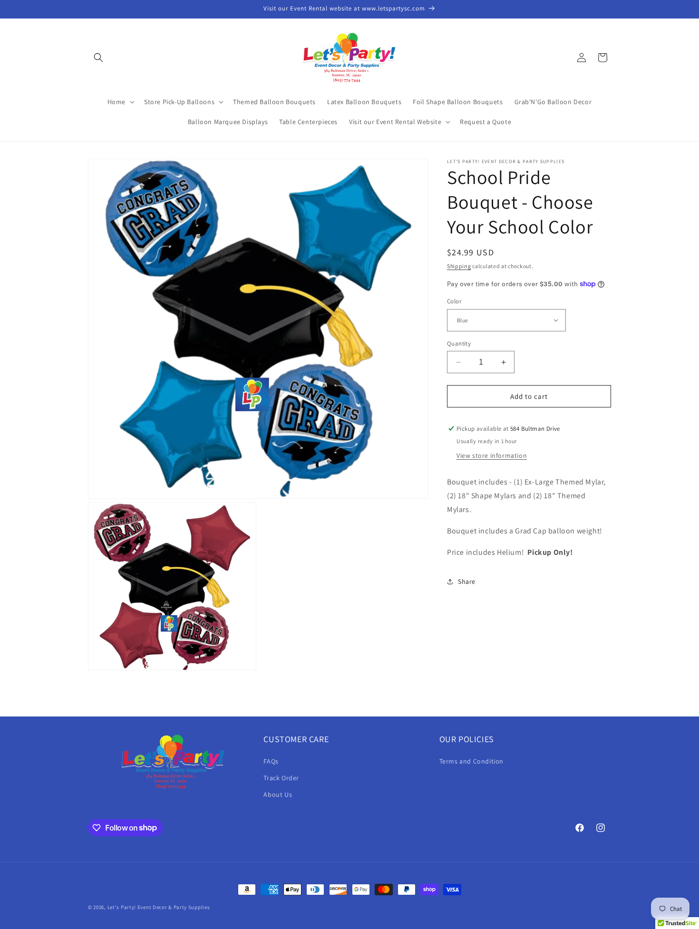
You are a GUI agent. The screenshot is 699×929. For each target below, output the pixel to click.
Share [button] (467, 581)
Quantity (459, 343)
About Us (277, 794)
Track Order (281, 777)
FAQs (270, 760)
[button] (98, 57)
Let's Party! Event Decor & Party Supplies (158, 907)
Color (454, 301)
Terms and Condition (471, 760)
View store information (491, 455)
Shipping (459, 266)
